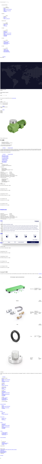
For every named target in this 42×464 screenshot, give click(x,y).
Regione (1, 90)
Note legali (3, 442)
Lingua (1, 99)
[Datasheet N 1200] (1, 188)
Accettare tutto (33, 242)
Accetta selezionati (21, 242)
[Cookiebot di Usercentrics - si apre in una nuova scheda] (35, 221)
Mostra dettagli (35, 239)
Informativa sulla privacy (10, 232)
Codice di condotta (4, 443)
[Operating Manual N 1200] (1, 255)
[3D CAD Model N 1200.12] (1, 207)
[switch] (16, 236)
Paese (1, 93)
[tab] (22, 156)
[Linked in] (3, 440)
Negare (9, 242)
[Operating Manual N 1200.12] (1, 260)
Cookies (3, 444)
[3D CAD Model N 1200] (1, 265)
